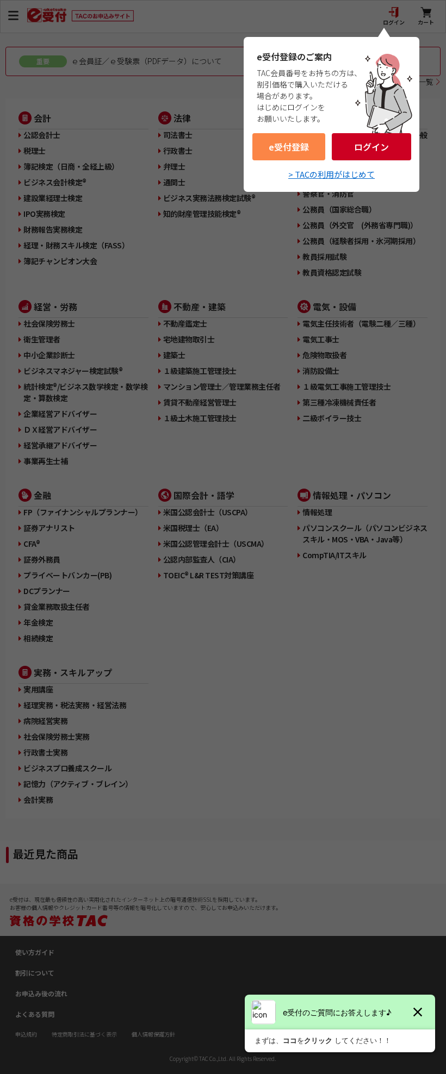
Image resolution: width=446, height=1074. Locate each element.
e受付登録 (289, 146)
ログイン (371, 146)
